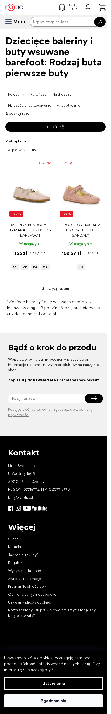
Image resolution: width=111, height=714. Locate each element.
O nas (13, 539)
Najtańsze (38, 94)
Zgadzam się (53, 700)
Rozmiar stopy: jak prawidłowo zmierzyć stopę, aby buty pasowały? (52, 612)
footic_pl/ (18, 508)
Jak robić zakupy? (23, 555)
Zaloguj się (94, 398)
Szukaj (100, 22)
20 (80, 267)
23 (35, 267)
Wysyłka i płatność (24, 571)
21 (15, 267)
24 (45, 267)
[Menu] (10, 21)
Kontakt (14, 547)
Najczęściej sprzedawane (29, 105)
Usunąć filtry (53, 163)
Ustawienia (53, 683)
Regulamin (17, 562)
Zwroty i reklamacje (24, 578)
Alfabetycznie (68, 105)
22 (25, 267)
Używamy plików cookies (29, 602)
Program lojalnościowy (27, 586)
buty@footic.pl (20, 497)
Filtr (52, 126)
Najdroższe (61, 94)
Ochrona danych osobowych (33, 594)
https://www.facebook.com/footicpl (10, 508)
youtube (35, 508)
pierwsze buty (24, 150)
